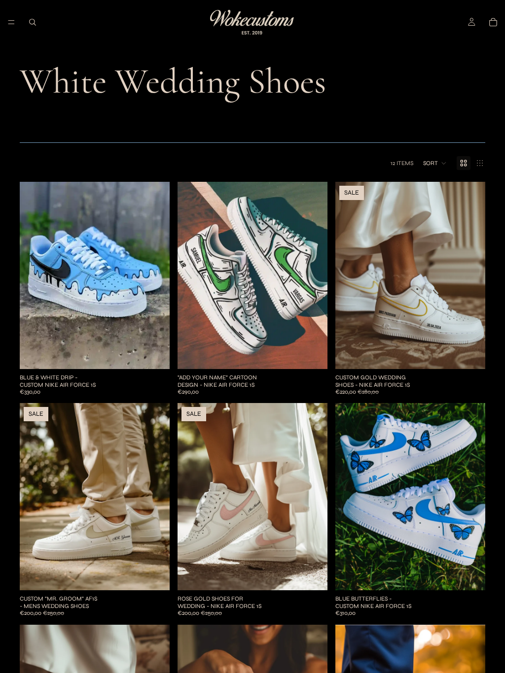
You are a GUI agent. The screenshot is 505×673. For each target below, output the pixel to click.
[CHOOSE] (154, 354)
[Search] (32, 22)
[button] (435, 163)
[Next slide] (155, 275)
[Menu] (11, 22)
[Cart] (493, 22)
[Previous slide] (34, 275)
